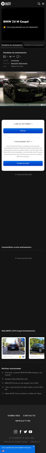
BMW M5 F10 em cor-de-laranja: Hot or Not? (21, 383)
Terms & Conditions (15, 442)
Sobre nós (14, 415)
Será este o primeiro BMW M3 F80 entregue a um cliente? (23, 373)
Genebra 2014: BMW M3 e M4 (16, 379)
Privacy (35, 442)
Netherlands (23, 63)
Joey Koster (15, 60)
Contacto (29, 415)
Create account (23, 163)
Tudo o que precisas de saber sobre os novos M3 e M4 (24, 388)
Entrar (23, 131)
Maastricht (14, 63)
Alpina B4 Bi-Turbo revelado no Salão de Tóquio (23, 393)
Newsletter (23, 421)
